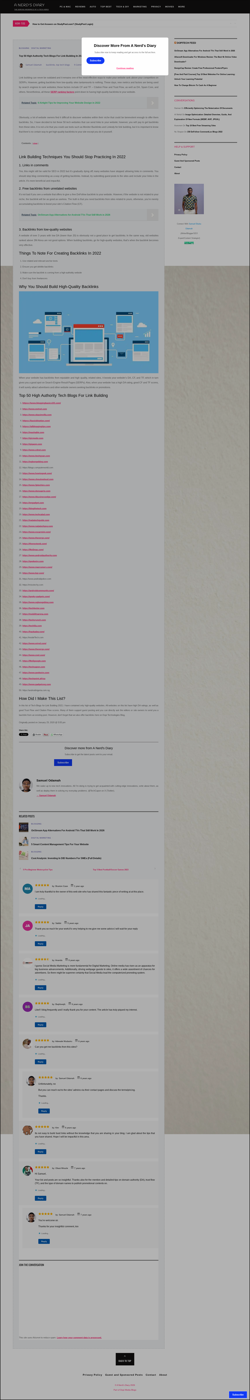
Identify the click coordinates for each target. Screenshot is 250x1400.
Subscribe (95, 60)
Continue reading (125, 68)
